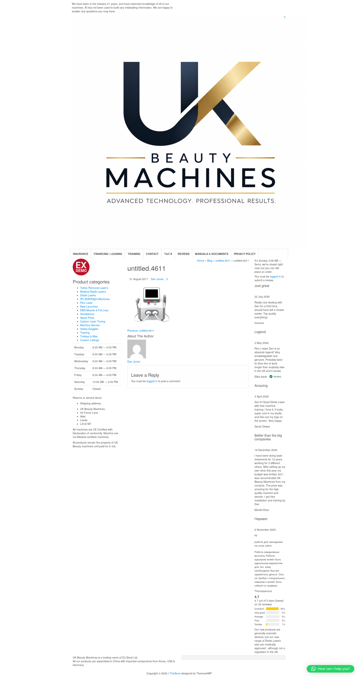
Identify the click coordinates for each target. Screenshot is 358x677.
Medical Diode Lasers (93, 291)
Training (85, 332)
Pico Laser (86, 303)
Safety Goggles (89, 329)
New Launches (89, 306)
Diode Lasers (88, 295)
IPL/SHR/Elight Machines (95, 299)
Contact (152, 254)
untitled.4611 (140, 330)
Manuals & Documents (211, 254)
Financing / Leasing (108, 254)
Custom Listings (89, 340)
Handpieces (87, 314)
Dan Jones (157, 279)
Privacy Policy (244, 254)
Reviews (183, 254)
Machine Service (90, 325)
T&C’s (168, 254)
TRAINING (134, 254)
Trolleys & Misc (89, 336)
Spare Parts (87, 317)
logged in (152, 381)
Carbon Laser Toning (92, 321)
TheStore (174, 673)
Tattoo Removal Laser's (94, 288)
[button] (330, 669)
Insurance (80, 254)
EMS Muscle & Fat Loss (94, 310)
